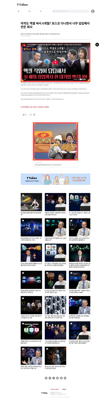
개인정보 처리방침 (54, 389)
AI (31, 107)
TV (40, 11)
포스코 (36, 107)
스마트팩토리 (26, 107)
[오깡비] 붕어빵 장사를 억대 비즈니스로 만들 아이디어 (47, 165)
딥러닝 (41, 107)
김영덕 (47, 107)
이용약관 (64, 389)
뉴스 (29, 11)
